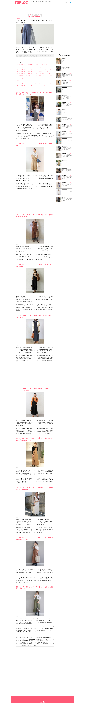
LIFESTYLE (39, 1)
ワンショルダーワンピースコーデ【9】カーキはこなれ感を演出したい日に (33, 85)
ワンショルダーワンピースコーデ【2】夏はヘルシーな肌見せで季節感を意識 (34, 69)
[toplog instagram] (68, 2)
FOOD (43, 1)
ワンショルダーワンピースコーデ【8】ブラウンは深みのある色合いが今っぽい (34, 83)
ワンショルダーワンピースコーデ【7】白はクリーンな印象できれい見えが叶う (34, 81)
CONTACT (47, 697)
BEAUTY (36, 1)
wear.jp (17, 121)
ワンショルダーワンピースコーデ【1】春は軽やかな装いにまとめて (32, 67)
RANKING (49, 1)
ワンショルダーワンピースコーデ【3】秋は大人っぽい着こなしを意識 (32, 71)
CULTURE (46, 1)
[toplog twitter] (71, 2)
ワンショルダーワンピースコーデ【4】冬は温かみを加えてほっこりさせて (33, 73)
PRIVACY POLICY (52, 697)
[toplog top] (21, 2)
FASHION (32, 1)
